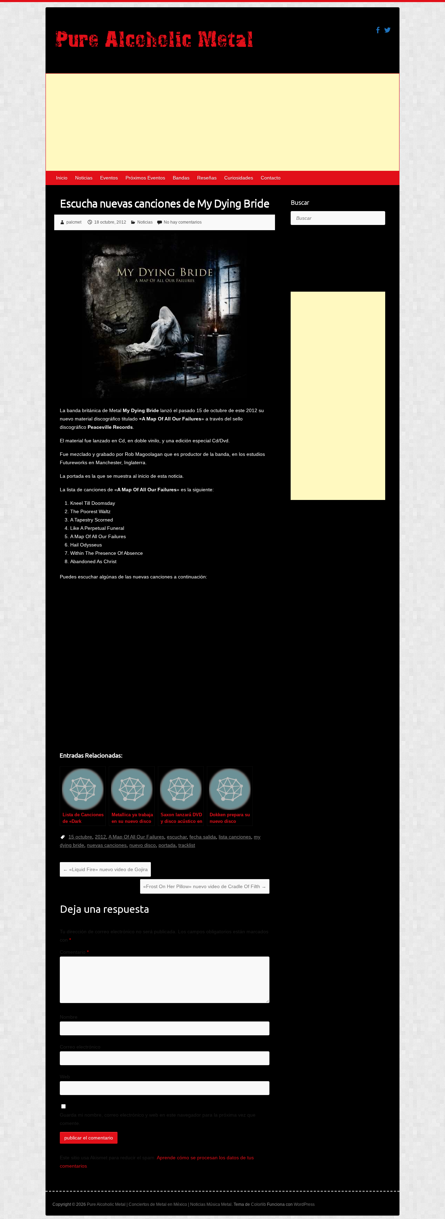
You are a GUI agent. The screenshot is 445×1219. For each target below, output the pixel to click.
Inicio (61, 178)
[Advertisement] (222, 122)
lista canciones (235, 837)
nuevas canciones (107, 845)
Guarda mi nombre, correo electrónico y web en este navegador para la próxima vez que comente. (158, 1119)
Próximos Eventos (145, 178)
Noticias (83, 178)
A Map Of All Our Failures (136, 837)
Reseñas (207, 178)
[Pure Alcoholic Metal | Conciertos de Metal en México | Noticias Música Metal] (154, 42)
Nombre (69, 1017)
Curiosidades (238, 178)
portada (167, 845)
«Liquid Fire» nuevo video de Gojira (105, 869)
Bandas (181, 178)
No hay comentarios (183, 222)
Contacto (271, 178)
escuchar (177, 837)
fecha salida (202, 837)
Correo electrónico (80, 1047)
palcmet (73, 222)
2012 (100, 837)
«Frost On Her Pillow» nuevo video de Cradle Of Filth (204, 886)
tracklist (186, 845)
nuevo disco (142, 845)
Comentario (74, 952)
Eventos (109, 178)
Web (65, 1076)
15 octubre (80, 837)
